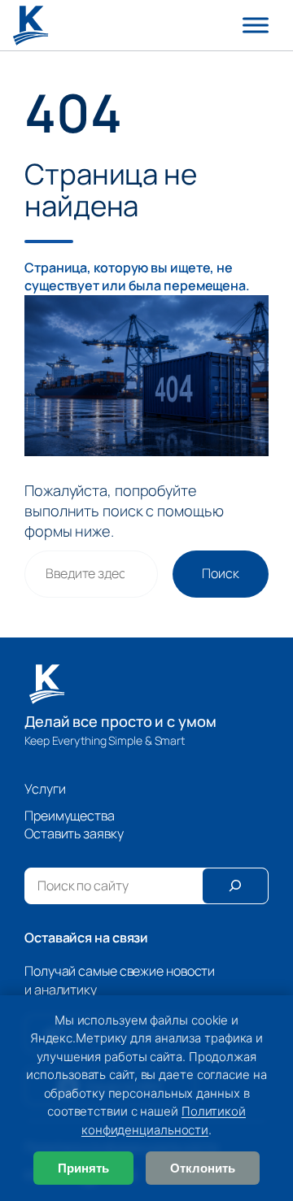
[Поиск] (235, 885)
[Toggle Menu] (256, 25)
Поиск (220, 573)
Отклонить (202, 1168)
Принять (83, 1168)
